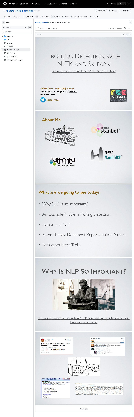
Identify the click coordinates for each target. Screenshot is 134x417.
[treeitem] (16, 49)
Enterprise (63, 4)
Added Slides (52, 28)
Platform (12, 4)
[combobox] (17, 31)
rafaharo (10, 11)
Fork (113, 10)
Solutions (24, 4)
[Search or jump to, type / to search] (107, 3)
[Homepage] (5, 3)
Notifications (101, 10)
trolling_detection (25, 11)
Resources (36, 4)
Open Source (49, 4)
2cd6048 (111, 28)
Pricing (74, 4)
